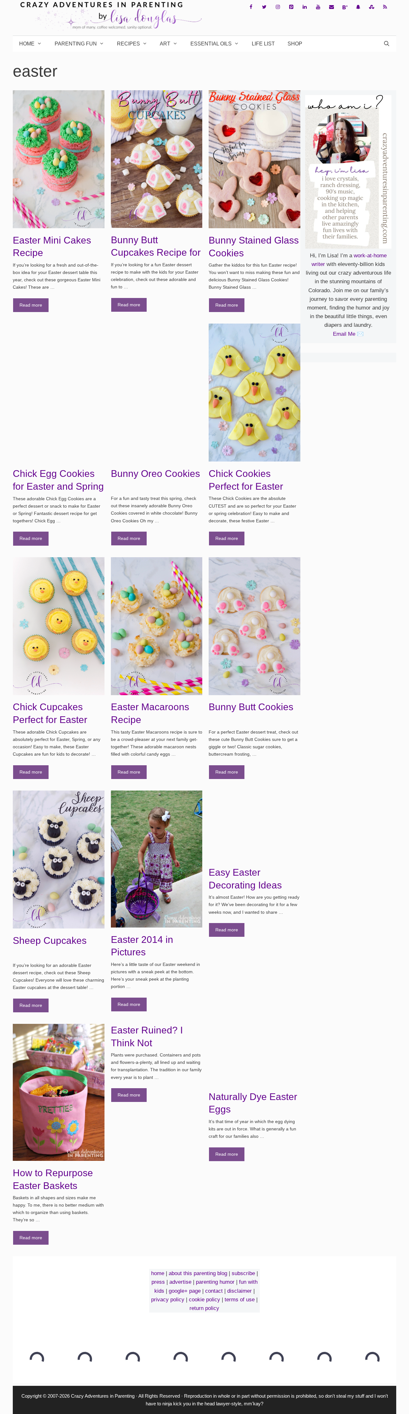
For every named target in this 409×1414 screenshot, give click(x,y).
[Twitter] (264, 7)
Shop (295, 43)
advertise (180, 1282)
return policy (204, 1308)
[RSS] (385, 7)
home (157, 1273)
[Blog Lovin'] (344, 7)
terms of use (240, 1300)
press (158, 1282)
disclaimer (239, 1291)
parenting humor (215, 1282)
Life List (263, 43)
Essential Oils (211, 43)
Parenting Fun (76, 43)
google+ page (185, 1291)
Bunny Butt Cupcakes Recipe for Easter (156, 252)
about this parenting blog (198, 1273)
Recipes (128, 43)
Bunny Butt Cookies (251, 707)
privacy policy (167, 1300)
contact (214, 1291)
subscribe (243, 1273)
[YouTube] (318, 7)
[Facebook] (250, 7)
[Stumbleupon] (371, 7)
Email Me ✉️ (348, 334)
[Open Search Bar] (386, 44)
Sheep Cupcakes (50, 940)
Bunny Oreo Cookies (155, 473)
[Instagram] (277, 7)
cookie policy (204, 1300)
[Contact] (331, 7)
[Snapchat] (358, 7)
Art (165, 43)
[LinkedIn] (304, 7)
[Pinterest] (291, 7)
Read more (30, 305)
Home (27, 43)
